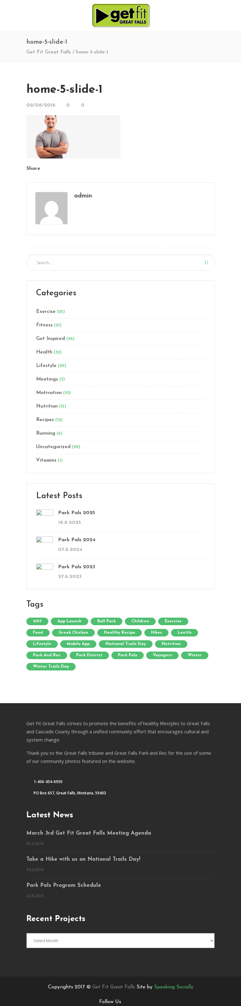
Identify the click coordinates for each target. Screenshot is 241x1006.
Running (45, 433)
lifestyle (42, 644)
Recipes (45, 419)
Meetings (47, 379)
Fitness (44, 325)
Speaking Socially (173, 987)
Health (44, 352)
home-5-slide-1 (64, 90)
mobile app (78, 644)
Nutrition (47, 406)
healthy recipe (119, 633)
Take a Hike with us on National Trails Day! (83, 859)
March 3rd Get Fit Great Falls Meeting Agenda (88, 833)
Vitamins (46, 460)
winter (195, 655)
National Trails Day (125, 644)
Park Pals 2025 (76, 512)
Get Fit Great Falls (48, 52)
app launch (69, 621)
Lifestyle (46, 365)
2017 (37, 621)
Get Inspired (50, 338)
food (38, 633)
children (140, 621)
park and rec (47, 655)
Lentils (184, 633)
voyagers (162, 655)
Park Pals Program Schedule (63, 885)
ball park (106, 621)
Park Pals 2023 (76, 567)
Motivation (49, 392)
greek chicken (73, 633)
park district (89, 655)
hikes (156, 633)
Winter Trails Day (51, 666)
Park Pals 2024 (76, 539)
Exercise (46, 311)
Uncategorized (53, 446)
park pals (127, 655)
